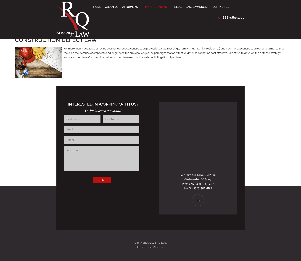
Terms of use (144, 247)
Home (97, 6)
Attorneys (130, 6)
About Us (111, 6)
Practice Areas (156, 6)
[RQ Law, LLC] (72, 35)
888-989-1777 (234, 17)
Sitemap (159, 247)
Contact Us (220, 6)
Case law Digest (197, 6)
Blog (178, 6)
